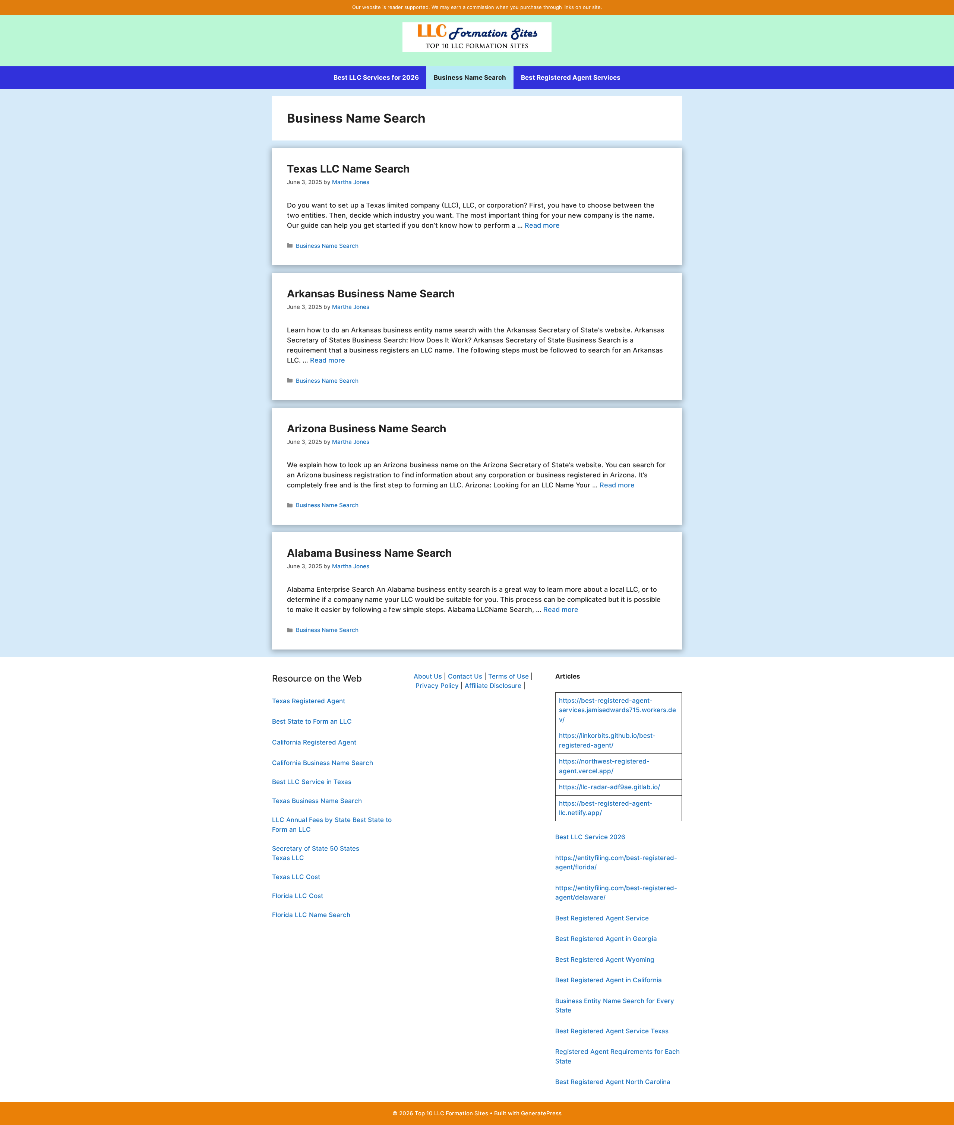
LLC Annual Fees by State (311, 820)
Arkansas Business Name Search (371, 293)
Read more (542, 225)
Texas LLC (288, 858)
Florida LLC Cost (297, 896)
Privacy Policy (436, 685)
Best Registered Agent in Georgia (606, 938)
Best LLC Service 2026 (590, 837)
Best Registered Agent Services (570, 77)
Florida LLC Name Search (311, 915)
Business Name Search (470, 77)
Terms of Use (508, 676)
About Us (428, 676)
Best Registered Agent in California (608, 980)
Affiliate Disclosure (493, 685)
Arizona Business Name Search (366, 428)
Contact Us (465, 676)
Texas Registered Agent (308, 701)
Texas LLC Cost (296, 877)
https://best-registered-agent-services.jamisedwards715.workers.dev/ (617, 710)
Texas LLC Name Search (348, 168)
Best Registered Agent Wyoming (604, 959)
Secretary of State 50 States (315, 848)
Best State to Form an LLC (312, 721)
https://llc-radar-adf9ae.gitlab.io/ (609, 787)
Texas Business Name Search (317, 801)
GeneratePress (541, 1113)
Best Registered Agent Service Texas (612, 1031)
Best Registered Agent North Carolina (612, 1082)
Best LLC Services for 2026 (376, 77)
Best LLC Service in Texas (311, 782)
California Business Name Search (322, 763)
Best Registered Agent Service (602, 918)
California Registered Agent (314, 742)
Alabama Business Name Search (369, 553)
